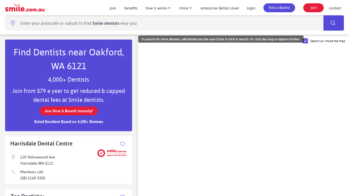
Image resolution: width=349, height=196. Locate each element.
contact (335, 7)
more (183, 7)
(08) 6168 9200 (32, 177)
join (113, 7)
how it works (156, 7)
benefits (130, 7)
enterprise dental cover (220, 7)
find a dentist (279, 7)
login (251, 7)
